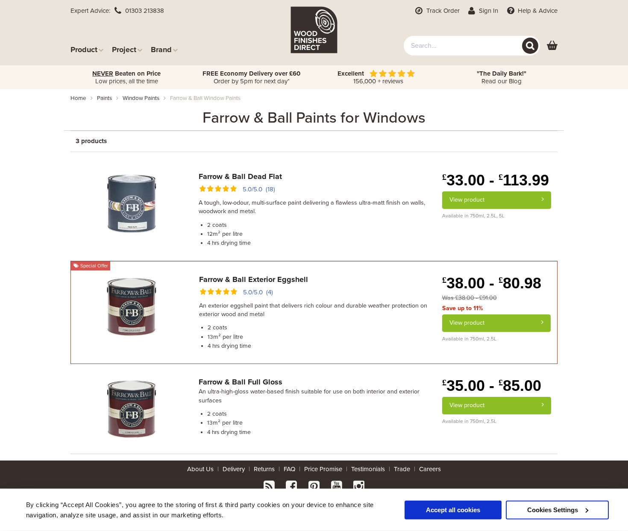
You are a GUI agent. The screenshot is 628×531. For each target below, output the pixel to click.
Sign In (487, 11)
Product (83, 49)
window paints (141, 98)
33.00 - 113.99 (495, 180)
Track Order (442, 11)
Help (537, 11)
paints (104, 98)
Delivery (234, 469)
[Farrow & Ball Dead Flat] (132, 202)
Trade (402, 469)
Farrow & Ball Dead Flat (240, 176)
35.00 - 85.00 (491, 385)
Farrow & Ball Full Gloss (240, 382)
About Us (200, 469)
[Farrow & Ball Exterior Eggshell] (132, 305)
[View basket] (552, 46)
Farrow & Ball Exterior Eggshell (253, 279)
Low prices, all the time (126, 77)
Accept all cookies (453, 509)
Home (78, 98)
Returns (264, 469)
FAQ (289, 469)
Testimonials (368, 469)
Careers (430, 469)
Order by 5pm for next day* (251, 77)
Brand (161, 49)
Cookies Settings (552, 509)
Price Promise (323, 469)
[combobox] (472, 46)
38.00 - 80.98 (491, 283)
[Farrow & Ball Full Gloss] (132, 408)
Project (124, 49)
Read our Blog (501, 77)
